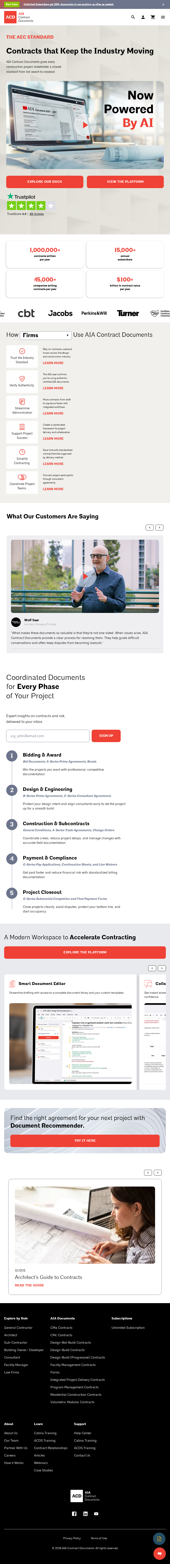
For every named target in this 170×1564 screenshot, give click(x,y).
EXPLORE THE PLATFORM (84, 952)
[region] (85, 594)
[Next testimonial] (159, 527)
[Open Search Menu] (133, 17)
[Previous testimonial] (150, 527)
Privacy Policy (72, 1538)
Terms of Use (99, 1538)
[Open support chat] (159, 1553)
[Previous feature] (152, 968)
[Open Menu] (163, 17)
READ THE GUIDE (29, 1285)
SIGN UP (106, 736)
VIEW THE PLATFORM (125, 182)
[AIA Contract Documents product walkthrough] (85, 125)
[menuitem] (153, 17)
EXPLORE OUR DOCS (44, 182)
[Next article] (158, 1173)
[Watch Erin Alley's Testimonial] (85, 578)
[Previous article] (148, 1173)
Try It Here (85, 1141)
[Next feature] (162, 968)
